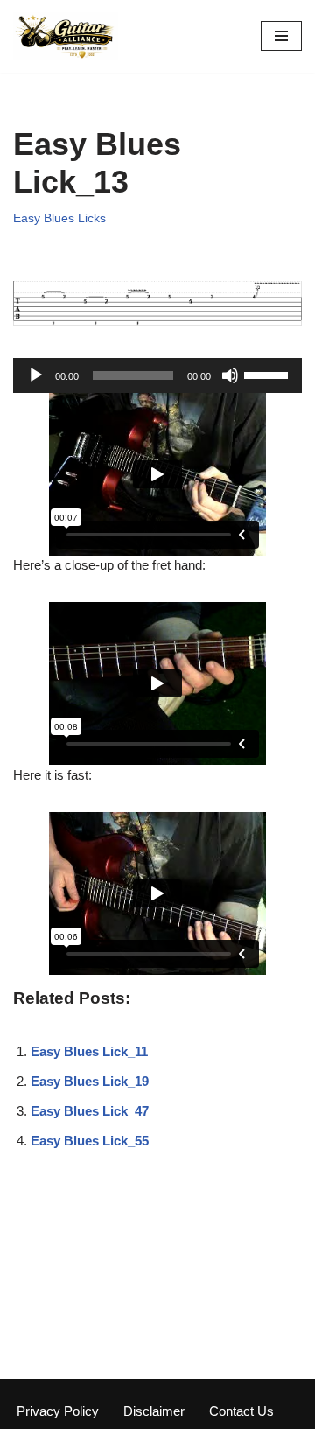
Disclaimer (154, 1411)
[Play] (36, 375)
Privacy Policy (58, 1411)
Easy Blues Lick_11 (89, 1051)
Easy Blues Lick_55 (90, 1140)
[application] (157, 375)
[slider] (268, 373)
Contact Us (241, 1411)
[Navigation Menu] (281, 36)
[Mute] (230, 375)
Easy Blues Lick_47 (90, 1110)
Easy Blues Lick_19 (90, 1081)
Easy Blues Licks (59, 218)
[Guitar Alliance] (65, 36)
